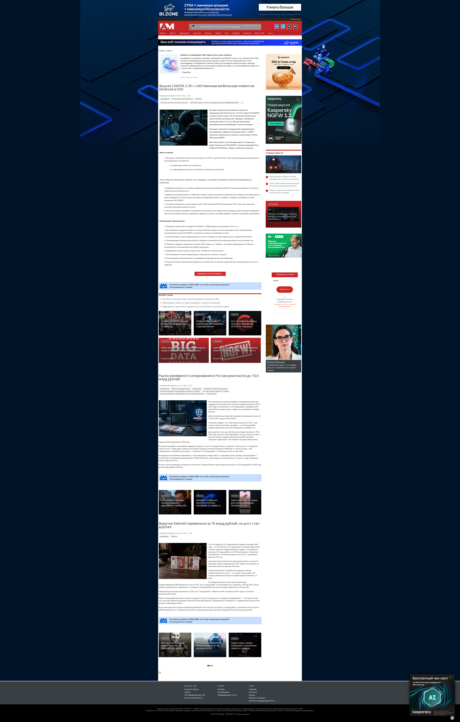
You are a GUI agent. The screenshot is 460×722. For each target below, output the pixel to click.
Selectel (174, 536)
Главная (162, 50)
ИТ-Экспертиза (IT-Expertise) (182, 99)
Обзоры (218, 33)
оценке (208, 446)
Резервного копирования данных (216, 389)
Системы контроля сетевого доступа (174, 102)
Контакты (253, 692)
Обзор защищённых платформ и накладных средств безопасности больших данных (183, 349)
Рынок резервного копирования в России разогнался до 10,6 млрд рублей (209, 377)
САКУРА (198, 99)
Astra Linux (234, 226)
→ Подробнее (185, 72)
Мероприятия (184, 33)
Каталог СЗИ (259, 33)
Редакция (252, 689)
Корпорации (165, 99)
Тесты (226, 33)
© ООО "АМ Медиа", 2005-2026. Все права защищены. (230, 714)
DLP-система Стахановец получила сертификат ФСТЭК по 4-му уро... (244, 324)
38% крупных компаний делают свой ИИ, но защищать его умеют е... (173, 645)
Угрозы (187, 692)
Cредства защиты (191, 689)
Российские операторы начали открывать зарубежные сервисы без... (174, 503)
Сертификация (223, 692)
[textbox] (285, 274)
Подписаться (285, 289)
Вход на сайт (295, 19)
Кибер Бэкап (164, 389)
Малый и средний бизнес (181, 389)
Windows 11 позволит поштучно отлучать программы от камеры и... (209, 503)
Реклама (220, 689)
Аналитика (197, 33)
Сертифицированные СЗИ (194, 695)
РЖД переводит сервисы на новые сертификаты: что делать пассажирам (191, 303)
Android (228, 122)
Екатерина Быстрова (167, 96)
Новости (163, 33)
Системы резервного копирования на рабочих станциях (180, 391)
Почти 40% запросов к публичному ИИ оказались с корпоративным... (209, 324)
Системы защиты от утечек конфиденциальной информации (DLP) (214, 102)
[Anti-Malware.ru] (167, 26)
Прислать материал (257, 698)
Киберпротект (211, 394)
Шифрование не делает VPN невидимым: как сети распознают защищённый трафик (195, 307)
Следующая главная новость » (210, 274)
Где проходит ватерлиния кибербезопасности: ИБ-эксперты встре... (209, 645)
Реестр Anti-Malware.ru (193, 698)
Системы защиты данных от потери (216, 391)
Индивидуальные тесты (227, 695)
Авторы (252, 695)
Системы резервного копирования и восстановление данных (182, 394)
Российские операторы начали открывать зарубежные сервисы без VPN (190, 299)
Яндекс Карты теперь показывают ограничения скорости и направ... (243, 645)
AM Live (173, 33)
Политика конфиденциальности (262, 701)
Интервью (236, 33)
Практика (208, 33)
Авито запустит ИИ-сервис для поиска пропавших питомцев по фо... (244, 503)
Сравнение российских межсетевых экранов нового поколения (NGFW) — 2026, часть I (235, 349)
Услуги (270, 33)
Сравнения (247, 33)
